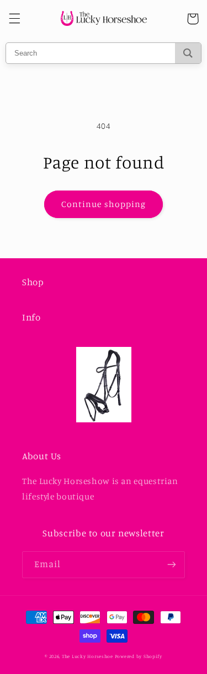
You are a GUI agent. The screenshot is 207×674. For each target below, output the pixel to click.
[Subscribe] (171, 564)
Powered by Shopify (138, 656)
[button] (14, 18)
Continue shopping (103, 204)
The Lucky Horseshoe (87, 656)
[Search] (188, 53)
